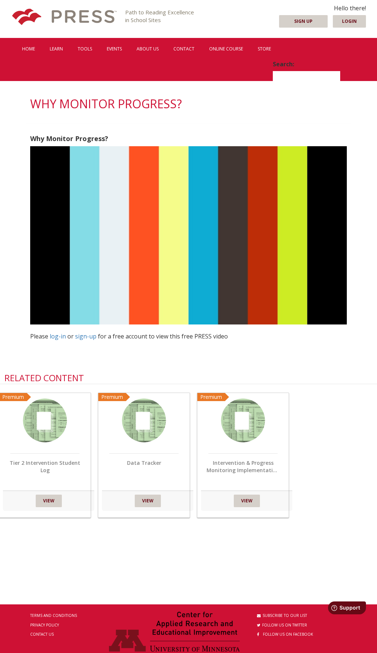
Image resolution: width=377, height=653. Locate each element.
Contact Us (42, 634)
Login (349, 21)
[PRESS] (64, 17)
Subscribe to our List (285, 615)
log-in (58, 336)
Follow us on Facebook (288, 634)
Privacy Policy (44, 625)
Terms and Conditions (53, 615)
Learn (56, 49)
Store (264, 49)
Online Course (226, 49)
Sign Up (303, 21)
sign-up (85, 336)
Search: (283, 64)
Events (114, 49)
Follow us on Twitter (284, 625)
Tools (85, 49)
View (48, 501)
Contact (183, 49)
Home (28, 49)
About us (148, 49)
